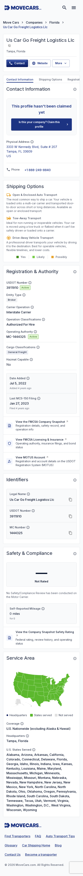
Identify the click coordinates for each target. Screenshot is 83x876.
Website (42, 63)
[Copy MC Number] (70, 533)
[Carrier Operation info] (32, 307)
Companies (34, 22)
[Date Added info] (28, 378)
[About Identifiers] (75, 480)
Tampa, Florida (17, 741)
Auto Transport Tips (60, 836)
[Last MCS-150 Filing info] (39, 398)
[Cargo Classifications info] (38, 347)
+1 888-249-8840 (37, 170)
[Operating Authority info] (35, 331)
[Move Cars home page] (23, 7)
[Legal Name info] (28, 494)
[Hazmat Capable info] (31, 359)
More (58, 63)
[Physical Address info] (32, 142)
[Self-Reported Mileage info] (43, 608)
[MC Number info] (28, 527)
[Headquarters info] (27, 736)
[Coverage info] (22, 723)
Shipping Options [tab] (50, 79)
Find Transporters (17, 836)
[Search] (64, 7)
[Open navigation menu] (73, 7)
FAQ (38, 836)
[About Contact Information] (75, 89)
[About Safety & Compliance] (75, 553)
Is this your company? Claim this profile (39, 124)
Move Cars (11, 22)
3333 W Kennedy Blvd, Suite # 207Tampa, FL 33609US (31, 151)
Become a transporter (41, 854)
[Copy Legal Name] (70, 499)
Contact (19, 63)
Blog (58, 845)
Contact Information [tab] (19, 79)
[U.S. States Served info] (34, 749)
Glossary (11, 845)
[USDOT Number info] (30, 282)
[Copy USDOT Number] (70, 516)
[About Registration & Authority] (75, 271)
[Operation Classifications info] (43, 319)
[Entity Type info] (24, 295)
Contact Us (12, 854)
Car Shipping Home (36, 845)
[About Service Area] (75, 658)
